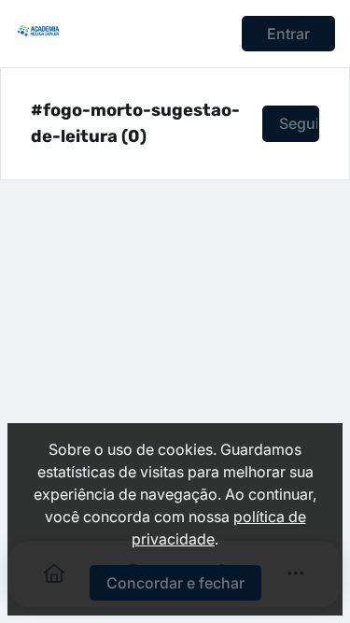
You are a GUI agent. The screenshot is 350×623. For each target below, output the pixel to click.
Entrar (288, 33)
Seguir (299, 123)
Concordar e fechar (175, 582)
